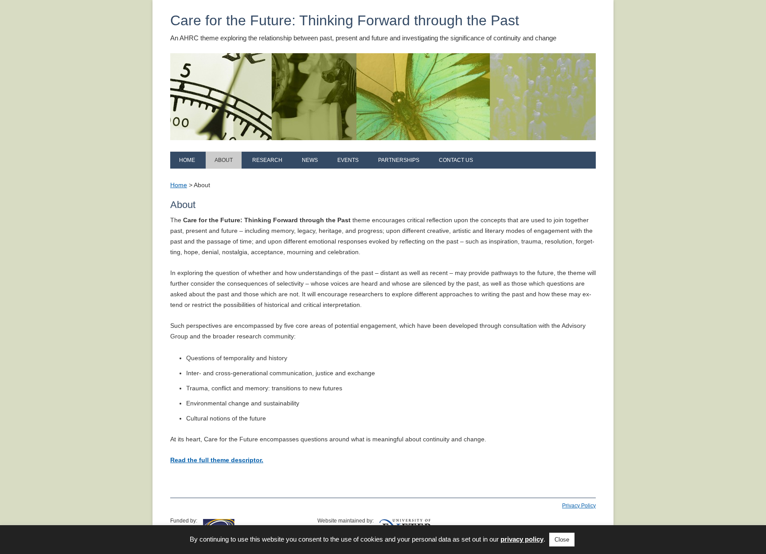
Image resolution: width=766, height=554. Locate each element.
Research (267, 160)
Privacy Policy (579, 506)
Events (348, 160)
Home (187, 160)
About (224, 160)
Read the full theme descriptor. (216, 460)
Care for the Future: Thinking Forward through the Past (344, 20)
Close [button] (562, 539)
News (310, 160)
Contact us (456, 160)
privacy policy (521, 539)
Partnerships (398, 160)
